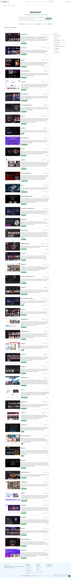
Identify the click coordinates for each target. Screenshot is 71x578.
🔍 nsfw (63, 40)
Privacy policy (40, 575)
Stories (22, 305)
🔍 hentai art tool (56, 44)
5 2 (45, 264)
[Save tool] (48, 35)
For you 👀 (50, 24)
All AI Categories (29, 567)
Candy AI (23, 116)
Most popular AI (29, 570)
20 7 (43, 34)
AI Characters (23, 215)
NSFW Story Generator (26, 173)
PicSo (22, 185)
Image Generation (24, 294)
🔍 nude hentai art (56, 48)
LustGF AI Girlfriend (25, 539)
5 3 (45, 517)
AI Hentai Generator (25, 71)
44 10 (45, 401)
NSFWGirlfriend (24, 319)
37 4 (43, 47)
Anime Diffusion (24, 94)
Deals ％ (44, 24)
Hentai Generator (25, 138)
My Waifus (23, 517)
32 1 (43, 389)
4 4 (44, 59)
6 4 (45, 472)
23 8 (45, 219)
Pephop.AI (23, 366)
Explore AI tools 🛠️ (22, 24)
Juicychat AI (24, 47)
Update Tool (38, 567)
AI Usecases (28, 569)
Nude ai (23, 389)
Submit (51, 1)
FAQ (37, 570)
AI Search (9, 5)
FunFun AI (23, 412)
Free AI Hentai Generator (26, 105)
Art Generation (23, 77)
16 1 (43, 81)
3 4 (45, 366)
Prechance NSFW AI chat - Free (28, 276)
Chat (22, 443)
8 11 (43, 243)
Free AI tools (28, 573)
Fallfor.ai (23, 528)
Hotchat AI (23, 354)
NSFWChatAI (24, 482)
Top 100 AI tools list (29, 572)
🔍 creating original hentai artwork (59, 46)
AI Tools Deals (28, 566)
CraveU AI (23, 253)
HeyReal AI (23, 505)
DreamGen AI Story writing (27, 298)
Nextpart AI (23, 264)
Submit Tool (38, 566)
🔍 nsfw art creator (56, 52)
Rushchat (23, 159)
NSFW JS (23, 448)
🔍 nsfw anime (55, 50)
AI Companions (23, 43)
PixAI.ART (23, 81)
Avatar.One (23, 550)
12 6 (43, 412)
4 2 (45, 354)
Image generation (24, 100)
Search (40, 1)
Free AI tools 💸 (30, 24)
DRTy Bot (23, 460)
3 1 (45, 137)
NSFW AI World (24, 230)
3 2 (45, 173)
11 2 (45, 196)
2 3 (45, 148)
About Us (38, 569)
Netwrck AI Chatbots (25, 435)
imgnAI (22, 148)
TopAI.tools (8, 565)
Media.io (23, 493)
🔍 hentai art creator (56, 42)
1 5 (45, 230)
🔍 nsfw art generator (57, 40)
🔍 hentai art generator (57, 35)
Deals (34, 1)
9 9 (44, 298)
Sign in (46, 1)
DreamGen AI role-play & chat (27, 208)
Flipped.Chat (24, 401)
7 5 (45, 435)
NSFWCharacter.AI (25, 243)
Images (22, 133)
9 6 (45, 253)
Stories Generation (24, 180)
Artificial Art (23, 424)
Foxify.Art (23, 287)
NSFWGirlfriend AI (25, 331)
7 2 (44, 319)
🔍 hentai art (55, 37)
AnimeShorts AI (24, 377)
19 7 (45, 276)
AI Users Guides (39, 572)
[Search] (69, 576)
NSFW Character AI (25, 472)
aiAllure (23, 60)
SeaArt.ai (23, 309)
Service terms (47, 575)
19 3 (45, 309)
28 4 (43, 115)
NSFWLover (23, 219)
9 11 (45, 208)
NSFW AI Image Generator (27, 196)
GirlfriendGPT (24, 34)
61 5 (43, 159)
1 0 (45, 128)
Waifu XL (23, 343)
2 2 (45, 185)
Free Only (8, 30)
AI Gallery (23, 128)
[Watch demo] (13, 257)
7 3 (45, 287)
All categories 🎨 (38, 24)
